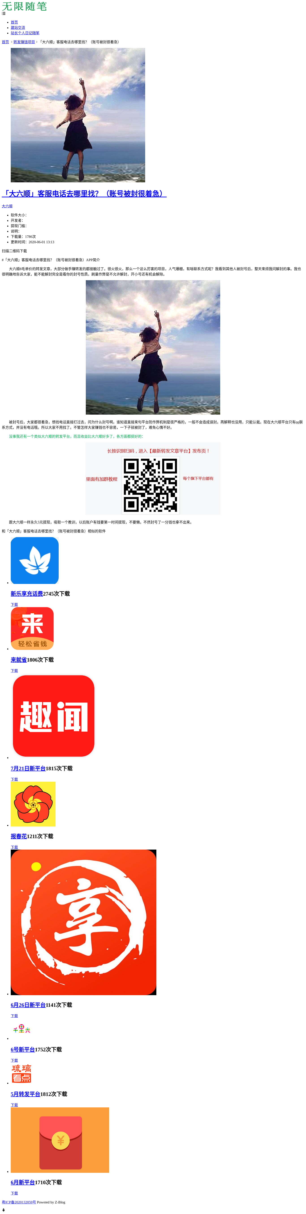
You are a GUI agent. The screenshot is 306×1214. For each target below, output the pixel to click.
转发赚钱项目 (24, 42)
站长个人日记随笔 (25, 33)
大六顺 (7, 206)
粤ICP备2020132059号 (19, 1202)
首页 (14, 22)
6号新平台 (23, 1050)
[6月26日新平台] (83, 994)
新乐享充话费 (27, 594)
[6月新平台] (60, 1171)
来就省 (19, 660)
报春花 (19, 836)
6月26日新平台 (28, 1005)
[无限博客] (24, 9)
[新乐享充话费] (35, 583)
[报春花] (33, 825)
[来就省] (32, 649)
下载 (14, 605)
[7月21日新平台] (54, 758)
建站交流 (18, 28)
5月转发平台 (25, 1094)
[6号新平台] (21, 1038)
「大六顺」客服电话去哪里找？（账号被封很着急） (84, 194)
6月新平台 (23, 1182)
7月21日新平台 (28, 768)
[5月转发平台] (21, 1083)
